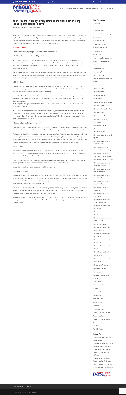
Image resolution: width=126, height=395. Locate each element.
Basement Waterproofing (74, 8)
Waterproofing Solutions (101, 319)
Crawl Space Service (91, 8)
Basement (96, 23)
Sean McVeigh (18, 27)
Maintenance (97, 281)
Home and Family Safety (101, 105)
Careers (110, 2)
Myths (95, 288)
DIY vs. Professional (100, 65)
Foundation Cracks (99, 92)
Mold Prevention (99, 285)
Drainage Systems (99, 68)
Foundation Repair (99, 95)
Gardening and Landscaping (102, 102)
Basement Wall (98, 30)
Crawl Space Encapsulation (102, 58)
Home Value (97, 255)
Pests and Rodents (99, 292)
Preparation (97, 295)
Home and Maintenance (101, 116)
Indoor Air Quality (99, 268)
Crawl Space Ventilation (101, 61)
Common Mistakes (99, 44)
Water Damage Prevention (102, 312)
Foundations (97, 98)
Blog (102, 8)
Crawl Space (37, 27)
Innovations (97, 272)
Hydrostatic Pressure (100, 265)
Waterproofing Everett (20, 47)
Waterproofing (98, 316)
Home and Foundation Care (102, 109)
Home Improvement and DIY (103, 159)
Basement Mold (98, 27)
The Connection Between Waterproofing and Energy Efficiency (102, 352)
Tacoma (96, 305)
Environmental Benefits (101, 85)
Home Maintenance (100, 224)
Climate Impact (98, 41)
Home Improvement (100, 125)
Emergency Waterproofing (102, 72)
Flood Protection (99, 88)
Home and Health (99, 112)
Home (61, 8)
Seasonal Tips (98, 299)
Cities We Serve (98, 2)
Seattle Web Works (28, 392)
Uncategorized (98, 309)
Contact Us (109, 8)
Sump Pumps (97, 302)
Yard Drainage (98, 329)
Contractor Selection (100, 47)
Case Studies (97, 37)
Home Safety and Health (101, 252)
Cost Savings (97, 51)
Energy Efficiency (99, 75)
